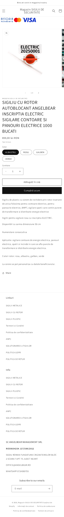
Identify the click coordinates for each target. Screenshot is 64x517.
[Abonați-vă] (49, 488)
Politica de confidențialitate (24, 511)
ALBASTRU (10, 152)
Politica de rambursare (46, 506)
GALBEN (40, 152)
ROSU (26, 152)
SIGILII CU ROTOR (14, 312)
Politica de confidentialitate (19, 332)
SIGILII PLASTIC (13, 319)
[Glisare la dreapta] (38, 93)
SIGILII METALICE (14, 305)
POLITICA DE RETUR (15, 359)
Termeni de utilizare (46, 511)
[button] (3, 11)
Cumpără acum (32, 190)
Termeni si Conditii (15, 325)
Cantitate (6, 165)
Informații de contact (26, 506)
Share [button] (8, 273)
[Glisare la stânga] (25, 93)
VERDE (8, 159)
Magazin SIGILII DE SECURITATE (30, 502)
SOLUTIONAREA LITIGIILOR (19, 345)
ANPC (8, 339)
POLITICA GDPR (13, 352)
